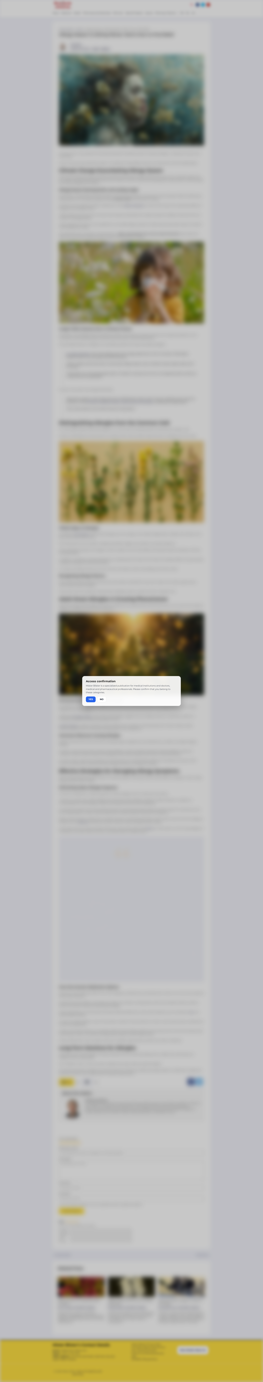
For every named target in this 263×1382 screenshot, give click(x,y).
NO (102, 699)
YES (90, 699)
